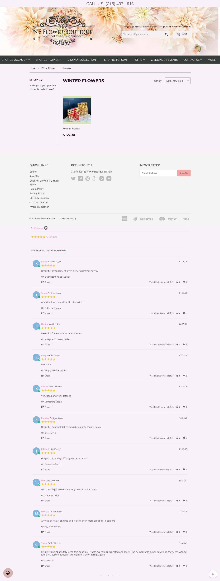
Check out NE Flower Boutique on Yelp (91, 171)
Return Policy (36, 188)
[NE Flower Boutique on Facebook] (80, 179)
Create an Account (181, 26)
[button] (47, 282)
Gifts (139, 59)
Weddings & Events (164, 59)
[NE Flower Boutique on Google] (94, 179)
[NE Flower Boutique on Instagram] (101, 179)
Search (33, 171)
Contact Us (191, 59)
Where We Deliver (39, 206)
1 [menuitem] (108, 575)
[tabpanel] (110, 416)
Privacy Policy (37, 193)
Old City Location (38, 202)
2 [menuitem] (112, 575)
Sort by (158, 80)
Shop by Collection (81, 59)
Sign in (164, 26)
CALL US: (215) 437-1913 (110, 3)
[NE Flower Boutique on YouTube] (108, 179)
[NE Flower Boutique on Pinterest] (87, 179)
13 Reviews (51, 236)
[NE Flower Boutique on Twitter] (73, 179)
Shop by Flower (48, 59)
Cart (184, 34)
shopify (73, 218)
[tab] (37, 251)
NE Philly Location (39, 197)
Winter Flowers (48, 68)
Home (32, 68)
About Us (34, 176)
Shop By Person (115, 59)
